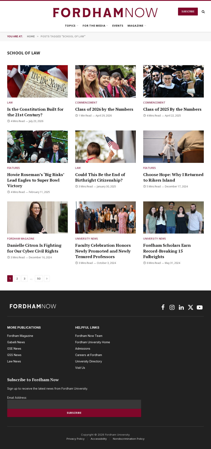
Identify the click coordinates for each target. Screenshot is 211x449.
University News (86, 238)
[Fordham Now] (105, 11)
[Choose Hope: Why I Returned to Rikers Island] (173, 146)
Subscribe (188, 11)
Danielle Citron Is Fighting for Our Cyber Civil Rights (34, 248)
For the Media (94, 25)
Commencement (86, 102)
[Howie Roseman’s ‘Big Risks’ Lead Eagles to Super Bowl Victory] (37, 146)
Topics (70, 25)
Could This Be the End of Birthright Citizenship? (100, 177)
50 (39, 278)
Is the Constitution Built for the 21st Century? (35, 112)
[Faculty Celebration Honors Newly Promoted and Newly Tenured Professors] (105, 217)
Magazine (135, 25)
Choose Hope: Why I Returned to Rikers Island (173, 177)
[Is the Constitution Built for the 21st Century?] (37, 81)
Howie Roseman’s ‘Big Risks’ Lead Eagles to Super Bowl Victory (35, 180)
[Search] (203, 11)
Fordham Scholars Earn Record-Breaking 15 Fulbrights (167, 250)
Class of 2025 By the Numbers (172, 109)
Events (117, 25)
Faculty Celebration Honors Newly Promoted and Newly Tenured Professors (103, 250)
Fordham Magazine (20, 238)
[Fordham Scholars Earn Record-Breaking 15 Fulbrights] (173, 217)
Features (13, 168)
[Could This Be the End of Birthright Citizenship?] (105, 146)
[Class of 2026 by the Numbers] (105, 81)
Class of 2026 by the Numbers (104, 109)
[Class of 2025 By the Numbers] (173, 81)
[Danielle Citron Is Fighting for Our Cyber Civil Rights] (37, 217)
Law (10, 102)
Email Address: (17, 397)
